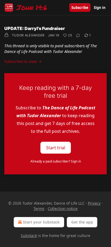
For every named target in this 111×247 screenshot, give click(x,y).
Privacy (94, 203)
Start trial (55, 148)
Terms (38, 208)
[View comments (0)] (78, 35)
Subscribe (79, 7)
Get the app (82, 222)
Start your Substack (41, 222)
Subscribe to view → (23, 61)
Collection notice (63, 208)
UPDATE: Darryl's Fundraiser (34, 28)
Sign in (100, 7)
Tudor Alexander (28, 35)
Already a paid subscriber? (55, 161)
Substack (29, 235)
